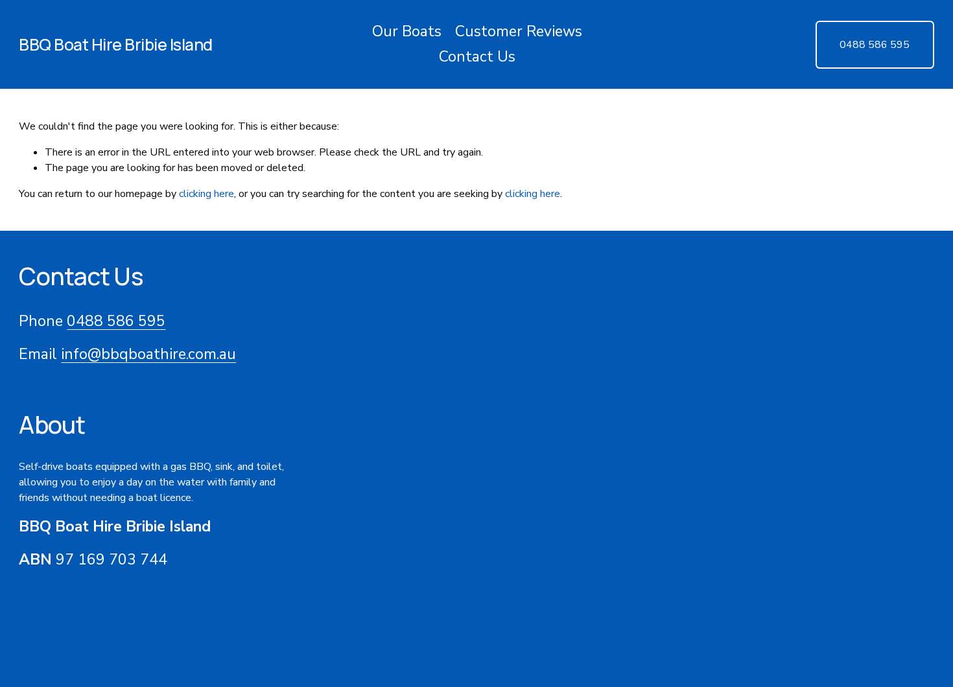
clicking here (206, 194)
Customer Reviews (518, 31)
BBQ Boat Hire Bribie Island (116, 44)
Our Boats (406, 31)
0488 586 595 (875, 45)
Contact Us (477, 57)
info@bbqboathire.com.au (148, 354)
